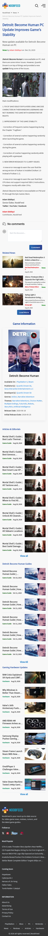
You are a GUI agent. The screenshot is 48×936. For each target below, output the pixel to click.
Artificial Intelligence (22, 406)
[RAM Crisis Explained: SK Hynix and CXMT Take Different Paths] (35, 683)
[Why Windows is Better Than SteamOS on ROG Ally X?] (35, 698)
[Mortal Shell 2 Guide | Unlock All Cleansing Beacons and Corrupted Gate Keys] (35, 521)
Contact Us (6, 916)
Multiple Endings (11, 403)
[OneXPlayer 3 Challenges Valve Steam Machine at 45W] (35, 774)
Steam (30, 382)
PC (29, 924)
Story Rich (8, 406)
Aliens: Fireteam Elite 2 (32, 287)
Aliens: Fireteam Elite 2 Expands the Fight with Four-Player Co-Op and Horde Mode (34, 281)
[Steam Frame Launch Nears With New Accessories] (35, 759)
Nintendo (39, 924)
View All (24, 661)
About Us (5, 902)
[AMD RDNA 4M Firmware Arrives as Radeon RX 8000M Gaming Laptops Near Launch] (35, 728)
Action (14, 396)
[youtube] (7, 833)
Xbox (21, 924)
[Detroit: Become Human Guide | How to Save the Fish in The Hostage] (35, 655)
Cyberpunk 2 (7, 878)
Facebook (22, 206)
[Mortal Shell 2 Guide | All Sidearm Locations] (35, 536)
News (15, 13)
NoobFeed (6, 13)
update (5, 68)
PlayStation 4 (22, 382)
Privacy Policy (7, 912)
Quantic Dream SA (23, 385)
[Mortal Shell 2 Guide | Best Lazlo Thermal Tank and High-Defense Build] (35, 444)
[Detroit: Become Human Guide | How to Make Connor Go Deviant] (35, 625)
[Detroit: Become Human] (24, 371)
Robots (31, 403)
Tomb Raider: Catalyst (11, 888)
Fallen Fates (7, 885)
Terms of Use (7, 909)
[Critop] (22, 833)
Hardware (40, 928)
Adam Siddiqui (16, 50)
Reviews (16, 928)
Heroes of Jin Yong (9, 881)
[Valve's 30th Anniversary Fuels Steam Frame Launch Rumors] (35, 713)
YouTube (13, 206)
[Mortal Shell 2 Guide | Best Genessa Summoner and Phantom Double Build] (35, 460)
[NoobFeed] (11, 5)
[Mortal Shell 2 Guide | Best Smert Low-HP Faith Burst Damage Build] (35, 475)
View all (24, 555)
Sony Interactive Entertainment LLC (18, 388)
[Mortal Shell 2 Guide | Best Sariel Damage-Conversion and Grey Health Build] (35, 551)
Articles (28, 928)
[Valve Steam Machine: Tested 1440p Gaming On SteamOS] (35, 790)
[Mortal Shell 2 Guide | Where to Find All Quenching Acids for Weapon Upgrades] (35, 506)
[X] (3, 833)
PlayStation (9, 924)
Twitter (5, 206)
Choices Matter (36, 400)
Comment (35, 247)
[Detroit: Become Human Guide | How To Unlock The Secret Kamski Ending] (35, 610)
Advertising (6, 905)
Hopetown (6, 874)
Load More (24, 312)
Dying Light (28, 305)
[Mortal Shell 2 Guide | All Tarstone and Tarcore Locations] (35, 490)
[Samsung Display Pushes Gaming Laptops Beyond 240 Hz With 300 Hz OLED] (35, 744)
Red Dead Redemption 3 (32, 268)
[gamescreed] (14, 833)
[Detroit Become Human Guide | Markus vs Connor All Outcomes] (35, 579)
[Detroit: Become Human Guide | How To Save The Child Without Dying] (35, 640)
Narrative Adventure (26, 396)
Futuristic (23, 403)
